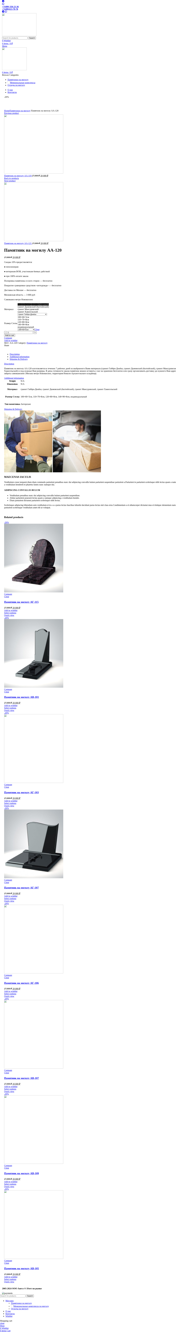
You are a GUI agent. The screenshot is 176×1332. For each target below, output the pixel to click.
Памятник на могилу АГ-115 (21, 602)
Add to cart (9, 335)
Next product (10, 181)
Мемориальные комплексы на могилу (31, 1306)
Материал (8, 309)
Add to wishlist (10, 340)
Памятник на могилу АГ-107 (21, 887)
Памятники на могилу (19, 111)
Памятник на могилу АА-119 (18, 176)
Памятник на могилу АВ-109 (21, 1173)
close (2, 1323)
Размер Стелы (10, 323)
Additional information (19, 357)
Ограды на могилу (19, 1309)
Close (6, 596)
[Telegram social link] (3, 4)
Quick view (9, 615)
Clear (37, 329)
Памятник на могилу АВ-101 (21, 697)
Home (6, 111)
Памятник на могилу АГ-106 (21, 983)
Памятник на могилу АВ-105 (21, 1268)
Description (15, 354)
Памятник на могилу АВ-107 (21, 1078)
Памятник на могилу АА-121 (18, 243)
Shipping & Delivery (19, 359)
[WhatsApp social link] (3, 1)
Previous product (11, 113)
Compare (8, 338)
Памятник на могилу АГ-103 (21, 792)
